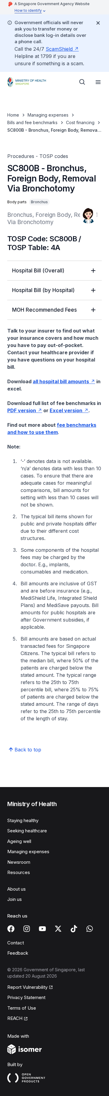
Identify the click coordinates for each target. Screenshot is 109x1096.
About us (16, 889)
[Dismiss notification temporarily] (98, 23)
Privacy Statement (26, 997)
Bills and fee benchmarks (32, 122)
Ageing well (19, 841)
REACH (14, 1018)
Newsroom (18, 862)
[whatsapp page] (89, 928)
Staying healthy (22, 820)
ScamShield (59, 49)
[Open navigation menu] (98, 82)
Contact (15, 943)
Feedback (17, 953)
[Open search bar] (82, 82)
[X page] (58, 928)
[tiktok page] (74, 928)
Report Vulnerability (27, 987)
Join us (14, 899)
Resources (18, 872)
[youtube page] (42, 928)
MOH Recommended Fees (44, 310)
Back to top (28, 750)
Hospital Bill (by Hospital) (43, 290)
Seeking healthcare (27, 831)
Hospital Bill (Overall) (38, 271)
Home (13, 114)
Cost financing (80, 122)
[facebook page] (11, 928)
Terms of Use (21, 1008)
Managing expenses (48, 114)
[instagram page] (26, 928)
